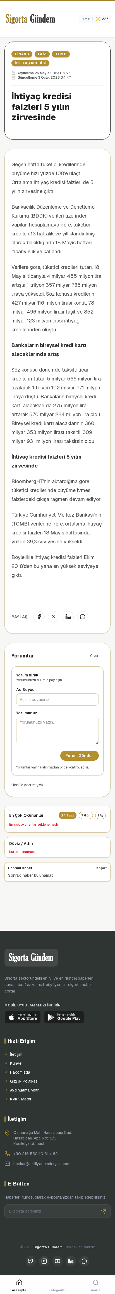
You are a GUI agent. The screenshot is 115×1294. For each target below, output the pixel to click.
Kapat (101, 868)
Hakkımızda (20, 1072)
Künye (15, 1063)
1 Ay (100, 815)
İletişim (16, 1054)
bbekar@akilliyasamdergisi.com (41, 1163)
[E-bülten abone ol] (103, 1211)
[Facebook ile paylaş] (39, 616)
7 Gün (85, 815)
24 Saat (67, 815)
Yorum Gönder (79, 755)
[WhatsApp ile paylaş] (82, 616)
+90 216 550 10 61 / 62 (35, 1153)
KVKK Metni (20, 1099)
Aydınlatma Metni (25, 1090)
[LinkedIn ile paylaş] (68, 616)
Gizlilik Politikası (24, 1081)
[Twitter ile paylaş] (53, 616)
